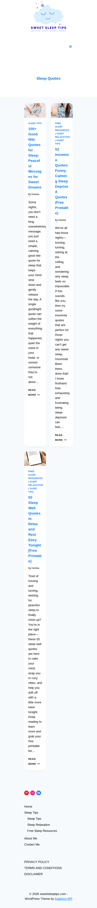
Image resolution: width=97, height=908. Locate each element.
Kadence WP (63, 898)
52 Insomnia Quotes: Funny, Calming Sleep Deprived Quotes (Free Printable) (62, 181)
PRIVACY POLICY (36, 862)
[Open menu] (70, 46)
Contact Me (32, 844)
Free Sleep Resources (62, 126)
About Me (30, 838)
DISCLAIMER (33, 874)
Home (28, 806)
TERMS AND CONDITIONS (43, 868)
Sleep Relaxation (38, 824)
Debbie (35, 194)
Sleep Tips (34, 123)
